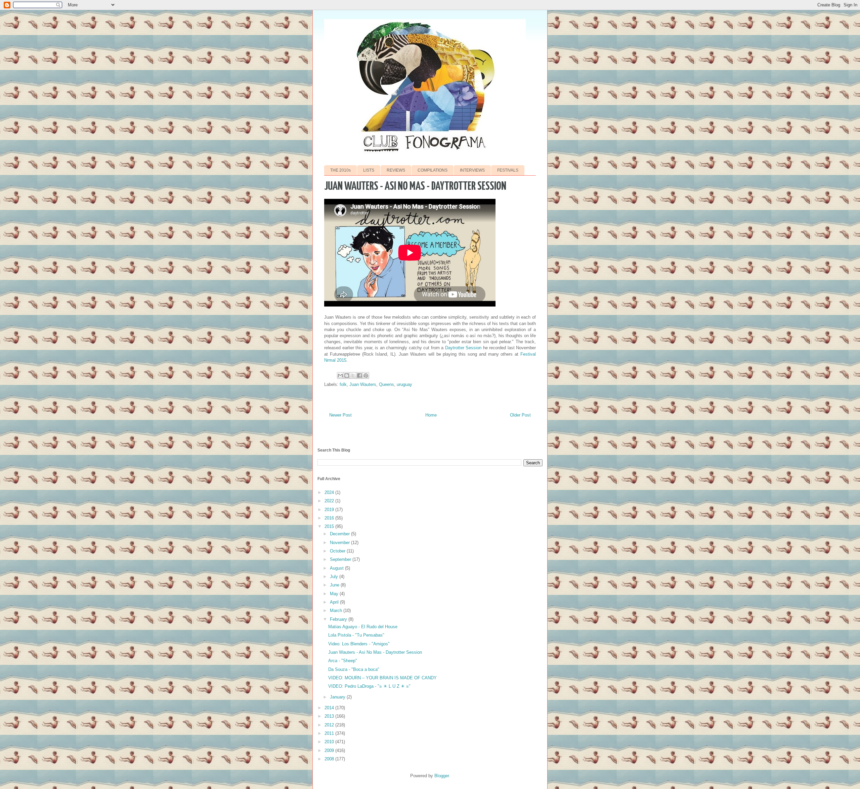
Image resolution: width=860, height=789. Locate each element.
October (338, 550)
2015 (330, 526)
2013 (330, 716)
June (335, 584)
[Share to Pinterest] (365, 375)
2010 (330, 741)
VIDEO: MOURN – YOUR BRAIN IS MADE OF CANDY (382, 677)
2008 (330, 758)
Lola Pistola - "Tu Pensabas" (356, 635)
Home (431, 415)
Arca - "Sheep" (342, 660)
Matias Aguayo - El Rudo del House (362, 626)
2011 (330, 733)
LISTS (368, 170)
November (340, 542)
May (335, 593)
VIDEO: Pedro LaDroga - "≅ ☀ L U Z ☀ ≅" (369, 686)
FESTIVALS (507, 170)
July (334, 576)
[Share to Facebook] (359, 375)
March (336, 610)
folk (343, 384)
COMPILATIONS (432, 170)
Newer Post (340, 415)
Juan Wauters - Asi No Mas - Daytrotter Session (375, 652)
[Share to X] (353, 375)
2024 (330, 492)
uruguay (404, 384)
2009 (330, 750)
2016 (330, 518)
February (339, 619)
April (335, 602)
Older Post (520, 415)
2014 (330, 707)
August (337, 568)
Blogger (441, 775)
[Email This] (340, 375)
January (338, 697)
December (340, 533)
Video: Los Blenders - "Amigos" (359, 643)
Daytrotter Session (463, 347)
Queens (386, 384)
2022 (330, 500)
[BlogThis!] (346, 375)
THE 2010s (340, 170)
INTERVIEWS (472, 170)
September (341, 559)
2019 (330, 509)
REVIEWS (396, 170)
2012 (330, 724)
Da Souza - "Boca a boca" (353, 669)
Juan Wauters (362, 384)
